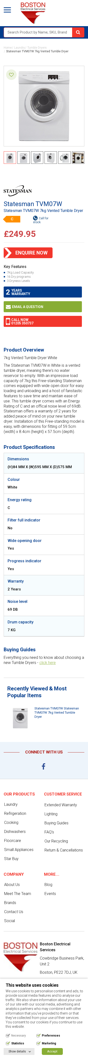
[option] (44, 718)
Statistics (17, 1043)
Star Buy (11, 858)
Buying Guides (56, 823)
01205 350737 (22, 323)
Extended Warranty (60, 805)
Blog (48, 884)
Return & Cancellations (63, 850)
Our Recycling (56, 841)
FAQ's (49, 832)
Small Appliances (18, 849)
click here (47, 662)
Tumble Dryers (37, 47)
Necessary (18, 1035)
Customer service (63, 794)
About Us (12, 884)
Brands (10, 902)
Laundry (19, 47)
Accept (52, 1051)
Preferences (51, 1035)
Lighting (50, 814)
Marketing (49, 1043)
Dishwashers (15, 831)
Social (9, 920)
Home (8, 47)
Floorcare (12, 840)
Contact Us (13, 911)
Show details (17, 1051)
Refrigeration (15, 813)
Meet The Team (17, 893)
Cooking (11, 822)
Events (50, 893)
